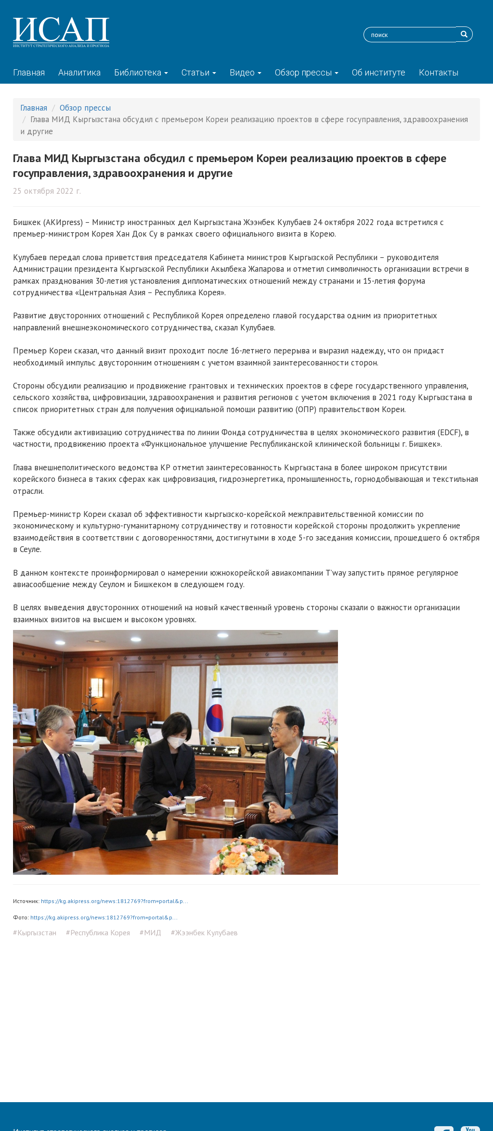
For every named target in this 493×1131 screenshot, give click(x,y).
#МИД (150, 932)
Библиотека (138, 72)
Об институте (378, 72)
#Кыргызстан (34, 932)
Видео (243, 72)
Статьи (196, 72)
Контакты (438, 72)
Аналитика (79, 72)
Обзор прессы (304, 72)
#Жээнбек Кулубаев (204, 932)
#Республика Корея (98, 932)
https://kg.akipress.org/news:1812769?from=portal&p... (114, 901)
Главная (29, 72)
